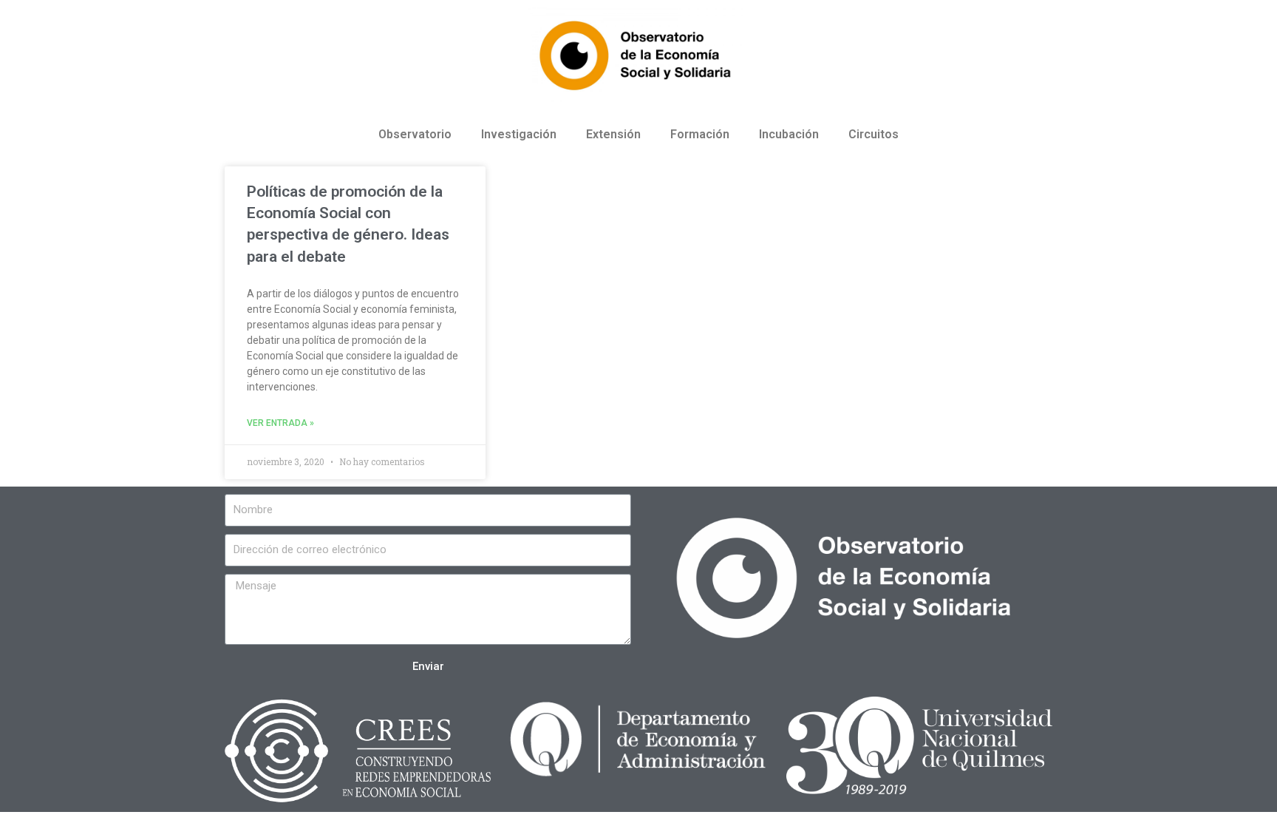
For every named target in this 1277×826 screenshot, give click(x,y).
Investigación (518, 134)
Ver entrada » (280, 423)
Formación (699, 134)
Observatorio (415, 134)
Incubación (789, 134)
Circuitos (873, 134)
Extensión (613, 134)
